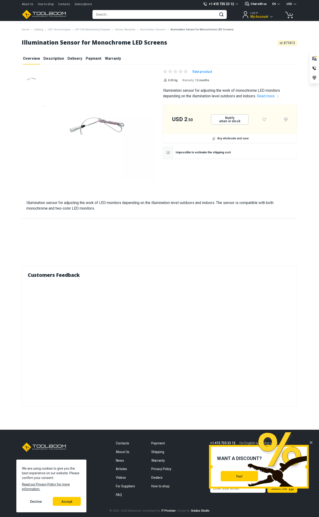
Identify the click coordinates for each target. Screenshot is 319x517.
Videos (121, 477)
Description (53, 58)
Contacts (64, 4)
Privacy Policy (161, 469)
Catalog (38, 29)
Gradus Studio (200, 510)
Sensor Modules (125, 29)
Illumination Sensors (153, 29)
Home (25, 29)
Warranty (113, 58)
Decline (36, 501)
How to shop (46, 4)
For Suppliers (125, 486)
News (120, 460)
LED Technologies (59, 29)
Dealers (157, 477)
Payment (93, 58)
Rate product (202, 72)
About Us (27, 4)
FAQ (119, 495)
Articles (121, 469)
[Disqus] (159, 341)
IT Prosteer (168, 510)
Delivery (74, 58)
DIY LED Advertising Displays (92, 29)
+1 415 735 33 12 (222, 443)
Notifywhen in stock (229, 119)
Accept (66, 501)
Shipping (157, 452)
